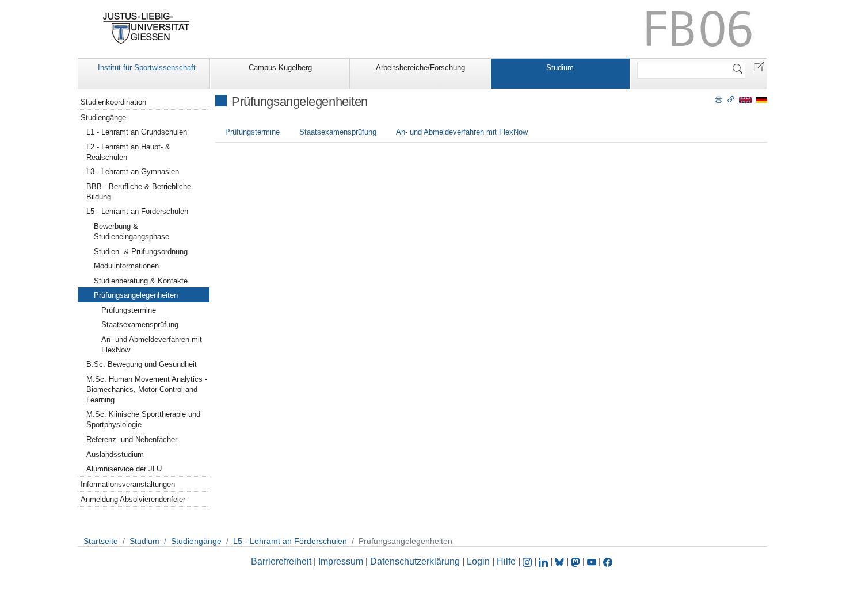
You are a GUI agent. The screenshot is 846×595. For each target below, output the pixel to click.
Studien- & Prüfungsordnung (141, 251)
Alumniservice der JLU (124, 469)
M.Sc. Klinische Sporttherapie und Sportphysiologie (143, 419)
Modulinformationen (126, 266)
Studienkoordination (113, 102)
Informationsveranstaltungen (128, 484)
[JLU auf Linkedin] (544, 561)
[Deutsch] (761, 99)
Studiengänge (103, 117)
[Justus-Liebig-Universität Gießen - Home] (146, 28)
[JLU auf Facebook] (607, 561)
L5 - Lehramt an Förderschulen (137, 211)
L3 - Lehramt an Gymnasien (132, 171)
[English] (745, 99)
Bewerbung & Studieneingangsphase (131, 231)
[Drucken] (718, 98)
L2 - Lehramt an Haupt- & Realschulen (128, 152)
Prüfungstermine (252, 132)
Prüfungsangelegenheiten (136, 295)
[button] (759, 66)
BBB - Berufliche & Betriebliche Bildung (138, 191)
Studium (560, 67)
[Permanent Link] (731, 99)
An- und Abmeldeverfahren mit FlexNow (462, 132)
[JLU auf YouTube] (591, 561)
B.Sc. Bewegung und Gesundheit (141, 364)
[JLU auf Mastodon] (576, 561)
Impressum (340, 561)
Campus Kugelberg (280, 67)
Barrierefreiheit (281, 561)
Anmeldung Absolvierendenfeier (133, 499)
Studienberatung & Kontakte (141, 281)
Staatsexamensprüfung (337, 132)
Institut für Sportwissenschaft (147, 67)
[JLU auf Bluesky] (560, 561)
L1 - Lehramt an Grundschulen (136, 132)
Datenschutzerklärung (415, 561)
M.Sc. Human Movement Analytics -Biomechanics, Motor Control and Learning (146, 389)
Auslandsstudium (115, 454)
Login (479, 561)
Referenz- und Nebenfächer (131, 439)
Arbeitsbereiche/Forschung (420, 67)
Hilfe (506, 561)
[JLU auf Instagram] (528, 561)
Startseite (100, 541)
